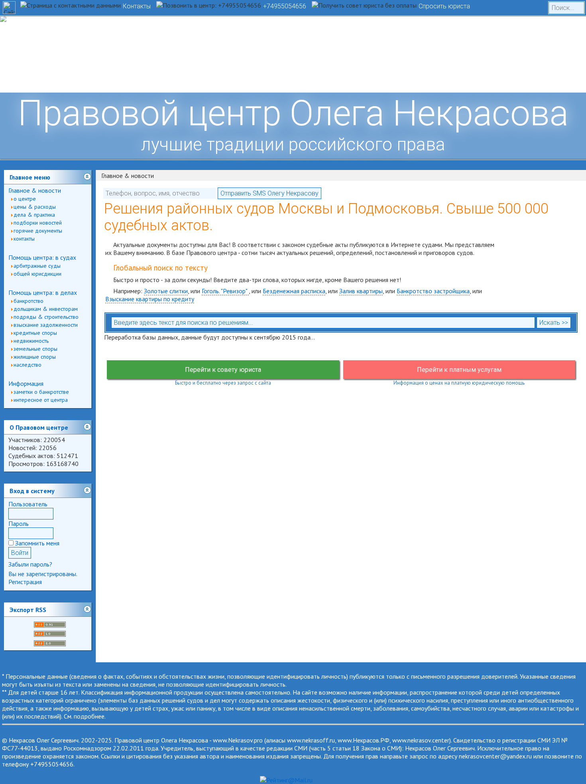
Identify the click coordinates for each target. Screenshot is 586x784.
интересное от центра (41, 399)
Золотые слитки (166, 291)
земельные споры (35, 348)
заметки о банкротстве (41, 391)
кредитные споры (35, 332)
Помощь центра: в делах (42, 292)
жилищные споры (35, 356)
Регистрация (25, 582)
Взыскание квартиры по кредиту (149, 299)
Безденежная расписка (294, 291)
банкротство (28, 300)
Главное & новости (34, 190)
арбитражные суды (37, 265)
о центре (25, 198)
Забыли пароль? (30, 564)
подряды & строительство (46, 316)
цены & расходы (35, 206)
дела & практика (34, 214)
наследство (27, 364)
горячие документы (38, 230)
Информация (25, 383)
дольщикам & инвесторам (46, 308)
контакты (24, 238)
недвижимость (31, 340)
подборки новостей (38, 222)
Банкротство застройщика (433, 291)
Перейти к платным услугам (459, 369)
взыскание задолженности (46, 324)
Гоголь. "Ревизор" (225, 291)
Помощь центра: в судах (42, 257)
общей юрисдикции (37, 273)
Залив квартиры (361, 291)
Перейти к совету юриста (223, 369)
